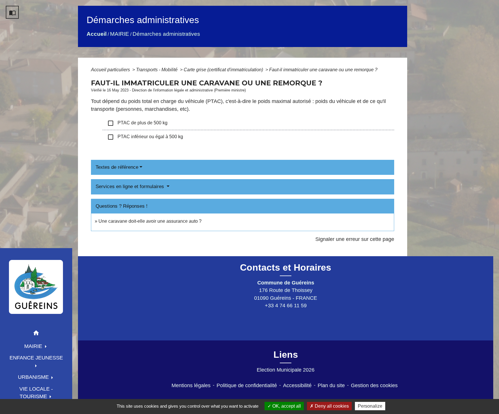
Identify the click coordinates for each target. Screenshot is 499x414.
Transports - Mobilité (157, 69)
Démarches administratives (166, 34)
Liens (285, 354)
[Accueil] (36, 286)
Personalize (370, 406)
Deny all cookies (331, 406)
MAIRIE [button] (34, 346)
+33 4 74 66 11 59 (286, 305)
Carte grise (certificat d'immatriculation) (224, 69)
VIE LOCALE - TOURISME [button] (36, 392)
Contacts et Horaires (285, 267)
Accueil (97, 34)
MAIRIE (119, 34)
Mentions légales (191, 385)
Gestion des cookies (374, 385)
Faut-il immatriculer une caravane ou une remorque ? (323, 69)
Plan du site (331, 385)
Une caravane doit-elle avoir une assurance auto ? (150, 221)
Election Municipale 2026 (285, 370)
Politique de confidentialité (247, 385)
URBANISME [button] (34, 377)
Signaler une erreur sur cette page (354, 239)
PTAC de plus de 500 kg (137, 123)
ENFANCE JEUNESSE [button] (36, 358)
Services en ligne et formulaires (130, 186)
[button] (36, 333)
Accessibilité (297, 385)
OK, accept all (286, 406)
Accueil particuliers (111, 69)
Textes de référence (117, 167)
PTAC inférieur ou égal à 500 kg (145, 137)
